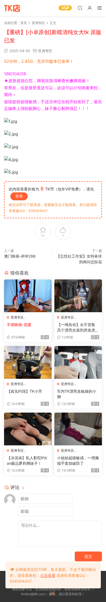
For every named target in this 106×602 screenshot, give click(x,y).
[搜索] (79, 7)
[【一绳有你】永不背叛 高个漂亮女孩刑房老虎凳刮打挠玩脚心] (78, 295)
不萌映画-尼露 (19, 324)
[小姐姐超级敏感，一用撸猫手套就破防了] (78, 429)
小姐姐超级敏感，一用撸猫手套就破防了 (78, 460)
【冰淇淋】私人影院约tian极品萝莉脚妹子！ (27, 460)
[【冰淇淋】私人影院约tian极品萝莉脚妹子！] (28, 429)
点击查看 (47, 575)
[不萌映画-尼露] (28, 295)
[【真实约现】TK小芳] (28, 362)
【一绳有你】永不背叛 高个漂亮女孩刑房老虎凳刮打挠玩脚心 (78, 327)
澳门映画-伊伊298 (20, 256)
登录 (19, 196)
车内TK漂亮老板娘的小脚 (76, 394)
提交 (88, 556)
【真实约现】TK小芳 (24, 391)
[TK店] (12, 8)
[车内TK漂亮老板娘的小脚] (78, 362)
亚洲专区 (45, 51)
